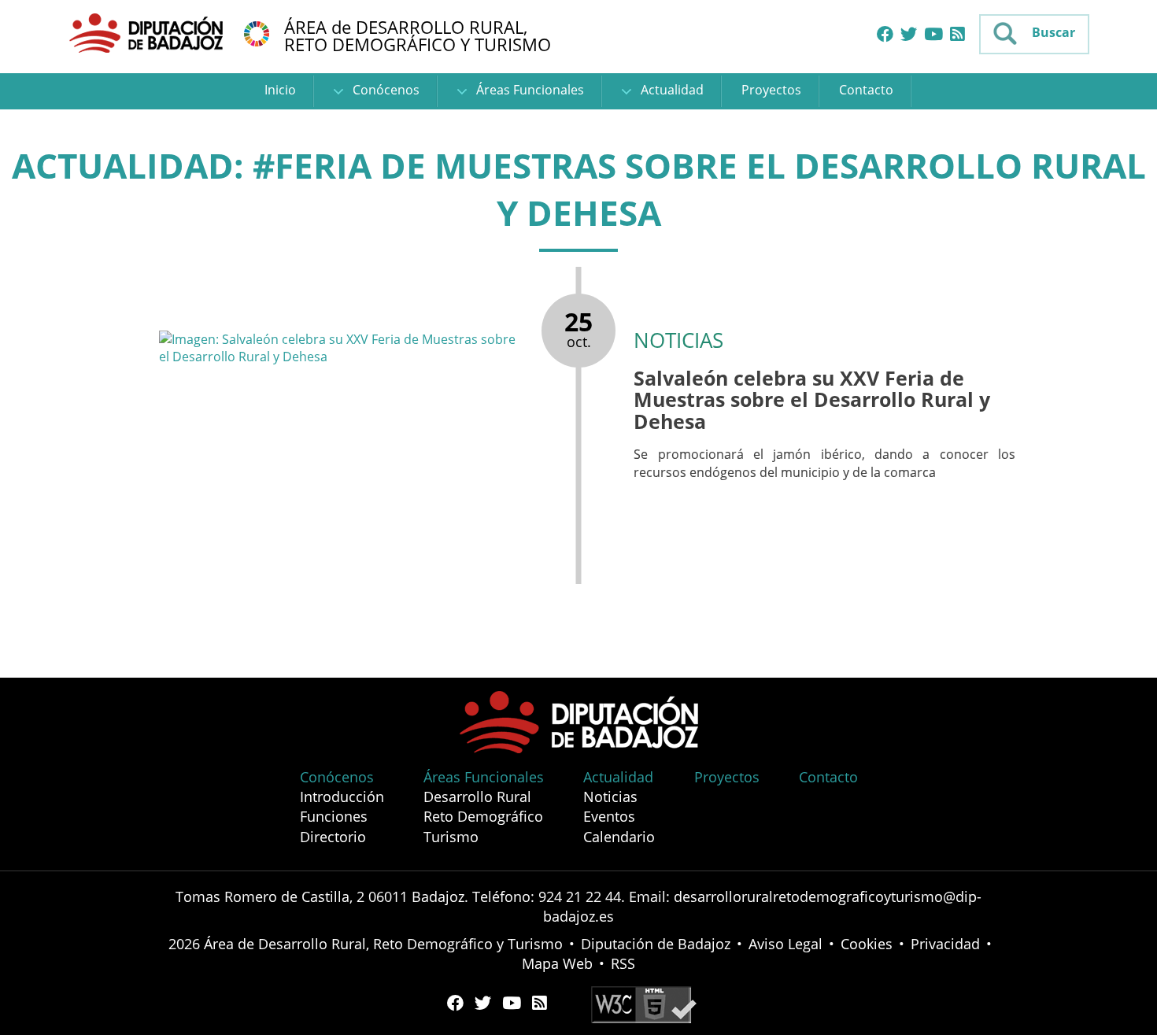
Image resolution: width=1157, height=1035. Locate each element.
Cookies (867, 943)
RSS (623, 963)
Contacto (866, 89)
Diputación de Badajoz (655, 943)
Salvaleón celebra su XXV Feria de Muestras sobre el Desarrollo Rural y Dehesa (812, 399)
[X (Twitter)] (908, 34)
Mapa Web (557, 963)
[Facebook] (885, 34)
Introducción (342, 796)
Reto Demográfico (483, 816)
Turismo (451, 836)
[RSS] (957, 34)
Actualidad (671, 89)
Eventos (609, 816)
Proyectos (771, 89)
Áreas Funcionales (528, 89)
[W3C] (643, 1002)
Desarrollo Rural (477, 796)
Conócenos (384, 89)
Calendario (619, 836)
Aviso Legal (785, 943)
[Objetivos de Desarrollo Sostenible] (256, 32)
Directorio (333, 836)
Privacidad (945, 943)
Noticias (610, 796)
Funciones (334, 816)
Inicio (280, 89)
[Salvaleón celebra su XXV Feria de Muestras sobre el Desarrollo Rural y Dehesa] (342, 348)
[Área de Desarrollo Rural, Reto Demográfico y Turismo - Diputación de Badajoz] (148, 32)
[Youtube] (933, 34)
